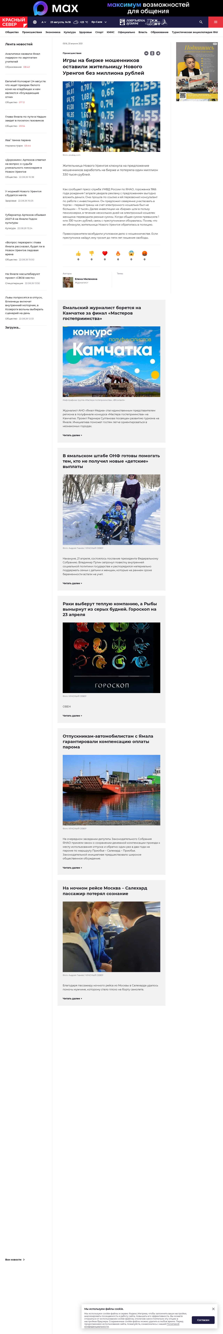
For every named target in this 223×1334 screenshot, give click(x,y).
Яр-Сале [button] (96, 22)
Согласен (203, 1320)
